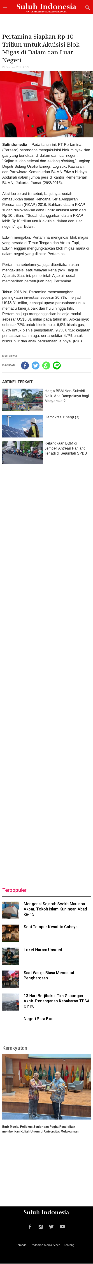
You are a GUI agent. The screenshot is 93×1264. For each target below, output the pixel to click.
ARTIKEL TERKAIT (17, 381)
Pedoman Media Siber (45, 1245)
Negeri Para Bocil (39, 1018)
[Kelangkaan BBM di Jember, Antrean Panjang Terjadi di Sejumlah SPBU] (22, 452)
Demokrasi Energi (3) (62, 417)
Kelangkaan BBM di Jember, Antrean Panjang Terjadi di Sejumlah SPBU (66, 448)
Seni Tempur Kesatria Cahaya (50, 927)
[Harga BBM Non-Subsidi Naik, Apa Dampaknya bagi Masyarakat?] (22, 400)
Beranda (21, 1245)
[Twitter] (36, 365)
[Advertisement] (46, 673)
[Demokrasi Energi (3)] (22, 426)
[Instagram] (41, 1226)
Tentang (69, 1245)
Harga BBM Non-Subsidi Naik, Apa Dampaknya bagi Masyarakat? (67, 396)
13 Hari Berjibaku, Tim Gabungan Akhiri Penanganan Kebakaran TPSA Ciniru (57, 1001)
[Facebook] (25, 365)
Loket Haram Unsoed (43, 950)
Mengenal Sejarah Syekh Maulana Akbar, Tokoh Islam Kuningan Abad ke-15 (55, 909)
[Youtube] (62, 1226)
